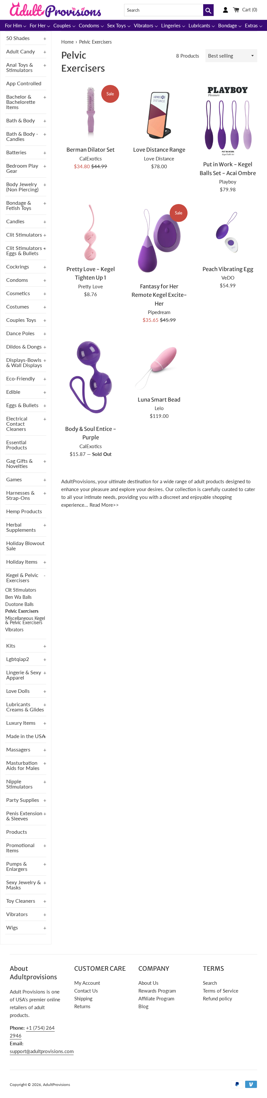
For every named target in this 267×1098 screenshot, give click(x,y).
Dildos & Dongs (24, 346)
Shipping (83, 998)
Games (14, 479)
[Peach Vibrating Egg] (227, 232)
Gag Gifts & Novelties (19, 463)
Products (16, 832)
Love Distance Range (159, 149)
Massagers (18, 749)
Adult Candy (20, 51)
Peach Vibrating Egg (228, 269)
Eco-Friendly (20, 378)
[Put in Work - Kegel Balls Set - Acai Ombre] (227, 121)
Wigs (12, 927)
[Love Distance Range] (159, 113)
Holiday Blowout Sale (25, 545)
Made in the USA (25, 736)
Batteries (16, 152)
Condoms (17, 280)
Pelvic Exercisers (21, 611)
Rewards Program (157, 991)
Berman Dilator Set (90, 149)
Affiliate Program (156, 998)
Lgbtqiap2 (17, 659)
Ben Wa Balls (18, 597)
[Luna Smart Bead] (159, 363)
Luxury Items (20, 723)
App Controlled (23, 83)
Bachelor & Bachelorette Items (20, 101)
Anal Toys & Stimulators (19, 67)
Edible (13, 392)
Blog (143, 1006)
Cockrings (17, 266)
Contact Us (86, 991)
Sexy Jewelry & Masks (23, 884)
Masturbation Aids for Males (22, 765)
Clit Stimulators (24, 234)
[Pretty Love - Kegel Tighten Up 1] (90, 232)
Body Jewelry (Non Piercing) (22, 186)
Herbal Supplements (21, 527)
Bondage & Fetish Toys (18, 205)
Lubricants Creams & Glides (25, 706)
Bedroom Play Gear (22, 168)
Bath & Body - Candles (22, 136)
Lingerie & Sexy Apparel (23, 674)
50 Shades (18, 38)
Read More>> (104, 505)
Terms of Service (220, 991)
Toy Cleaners (20, 901)
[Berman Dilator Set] (90, 113)
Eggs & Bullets (22, 405)
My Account (87, 983)
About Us (148, 983)
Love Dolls (18, 691)
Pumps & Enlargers (16, 866)
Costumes (17, 306)
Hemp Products (24, 511)
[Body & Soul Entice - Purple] (90, 378)
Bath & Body (20, 120)
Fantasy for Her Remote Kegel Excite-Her (159, 295)
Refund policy (217, 998)
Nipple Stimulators (19, 783)
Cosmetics (18, 293)
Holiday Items (21, 561)
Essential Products (16, 444)
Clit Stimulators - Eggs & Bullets (25, 250)
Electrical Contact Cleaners (16, 423)
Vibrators (14, 629)
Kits (10, 645)
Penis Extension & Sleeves (24, 815)
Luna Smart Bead (159, 399)
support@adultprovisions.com (42, 1051)
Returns (82, 1006)
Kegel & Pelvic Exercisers (22, 577)
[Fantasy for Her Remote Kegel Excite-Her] (159, 241)
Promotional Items (20, 847)
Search (210, 983)
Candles (15, 221)
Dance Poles (20, 333)
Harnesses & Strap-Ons (20, 495)
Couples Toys (21, 320)
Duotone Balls (19, 604)
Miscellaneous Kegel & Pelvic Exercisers (25, 620)
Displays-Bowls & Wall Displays (24, 362)
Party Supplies (22, 800)
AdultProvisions (56, 1084)
